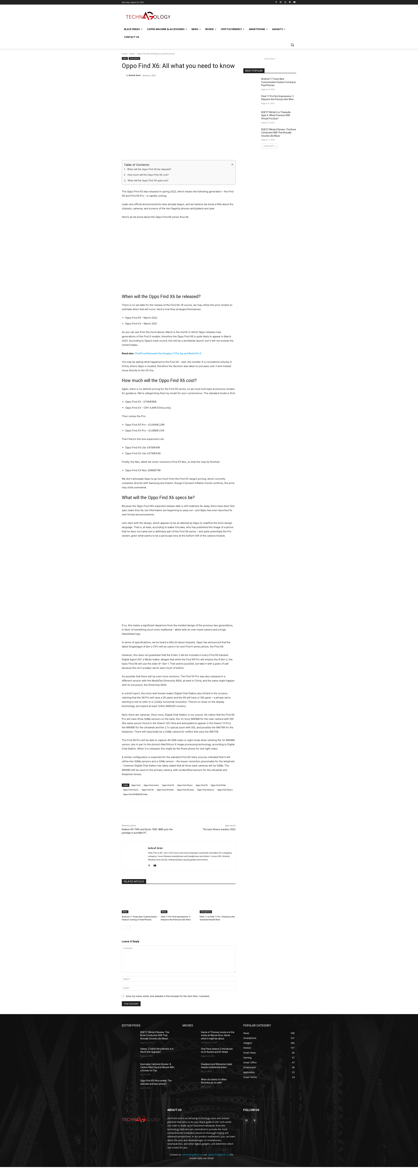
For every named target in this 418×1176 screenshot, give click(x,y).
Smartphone (134, 58)
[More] (212, 84)
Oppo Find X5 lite (218, 785)
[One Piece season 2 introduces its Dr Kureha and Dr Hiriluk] (190, 1052)
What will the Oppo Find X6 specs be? (148, 180)
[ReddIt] (175, 84)
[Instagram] (281, 2)
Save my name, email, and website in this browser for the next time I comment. (168, 996)
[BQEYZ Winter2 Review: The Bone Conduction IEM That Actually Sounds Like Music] (251, 133)
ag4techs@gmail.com (219, 1154)
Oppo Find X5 (202, 785)
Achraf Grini (135, 75)
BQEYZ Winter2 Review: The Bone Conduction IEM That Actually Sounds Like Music (278, 132)
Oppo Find (135, 785)
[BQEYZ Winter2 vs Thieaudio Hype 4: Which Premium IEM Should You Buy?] (251, 116)
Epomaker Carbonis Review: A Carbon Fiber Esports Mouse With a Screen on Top (157, 1067)
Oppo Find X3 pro (185, 785)
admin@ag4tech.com (193, 1154)
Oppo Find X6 (147, 789)
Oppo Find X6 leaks (165, 789)
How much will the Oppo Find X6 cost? (148, 174)
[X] (285, 2)
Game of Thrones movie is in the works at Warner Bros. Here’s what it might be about (217, 1035)
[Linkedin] (167, 84)
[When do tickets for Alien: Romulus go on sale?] (190, 1083)
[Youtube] (294, 2)
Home (125, 53)
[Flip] (197, 84)
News (132, 53)
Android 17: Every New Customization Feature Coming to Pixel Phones (278, 82)
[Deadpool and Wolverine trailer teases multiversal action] (190, 1068)
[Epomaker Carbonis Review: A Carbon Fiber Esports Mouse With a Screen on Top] (130, 1068)
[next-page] (129, 927)
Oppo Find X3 (168, 785)
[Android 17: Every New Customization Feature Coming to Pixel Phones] (140, 900)
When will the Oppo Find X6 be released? (149, 169)
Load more (269, 145)
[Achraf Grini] (124, 75)
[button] (292, 45)
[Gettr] (205, 84)
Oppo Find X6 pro (225, 789)
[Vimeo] (290, 2)
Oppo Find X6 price (205, 789)
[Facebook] (276, 2)
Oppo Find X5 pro (130, 789)
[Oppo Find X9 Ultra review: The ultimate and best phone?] (130, 1084)
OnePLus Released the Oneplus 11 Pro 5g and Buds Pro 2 (168, 353)
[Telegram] (190, 84)
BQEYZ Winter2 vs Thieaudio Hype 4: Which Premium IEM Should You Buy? (276, 115)
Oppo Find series (151, 785)
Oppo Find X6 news (185, 789)
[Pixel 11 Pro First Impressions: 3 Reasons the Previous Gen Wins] (179, 900)
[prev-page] (124, 927)
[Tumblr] (182, 84)
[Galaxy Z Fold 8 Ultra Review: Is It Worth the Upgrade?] (130, 1052)
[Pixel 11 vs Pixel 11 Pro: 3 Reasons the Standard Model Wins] (217, 900)
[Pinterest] (160, 84)
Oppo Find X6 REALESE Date (135, 794)
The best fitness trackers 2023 (219, 829)
